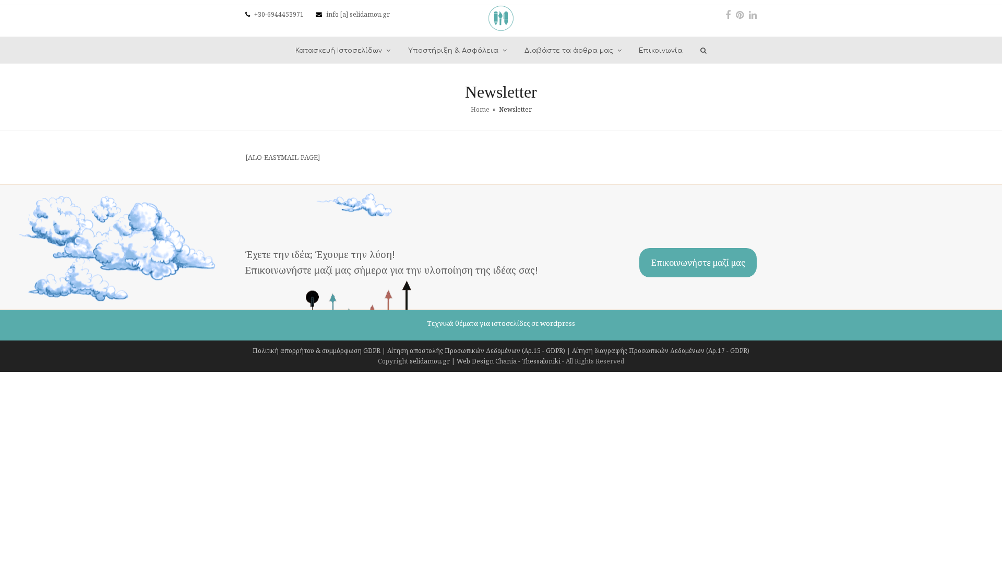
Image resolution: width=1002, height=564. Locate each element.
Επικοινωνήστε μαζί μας (698, 262)
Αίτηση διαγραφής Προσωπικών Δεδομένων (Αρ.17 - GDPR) (660, 350)
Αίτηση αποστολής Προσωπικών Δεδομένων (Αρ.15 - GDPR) (476, 350)
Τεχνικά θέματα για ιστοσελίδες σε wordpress (501, 323)
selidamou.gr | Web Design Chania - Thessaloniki (485, 361)
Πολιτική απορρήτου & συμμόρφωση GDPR (316, 350)
